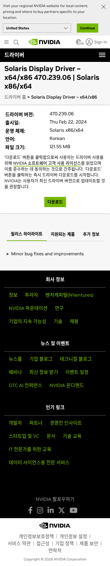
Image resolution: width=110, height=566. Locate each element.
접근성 (43, 543)
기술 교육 (72, 436)
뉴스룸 (15, 359)
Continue (87, 28)
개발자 (15, 423)
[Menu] (102, 54)
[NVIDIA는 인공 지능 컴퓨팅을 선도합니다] (44, 42)
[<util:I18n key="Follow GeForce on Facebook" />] (30, 510)
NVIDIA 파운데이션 (28, 308)
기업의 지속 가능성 (27, 321)
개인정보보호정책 (36, 536)
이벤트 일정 (77, 372)
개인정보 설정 (73, 536)
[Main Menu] (6, 42)
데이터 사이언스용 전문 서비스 (39, 462)
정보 (13, 295)
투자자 (31, 295)
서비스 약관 (19, 543)
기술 (58, 321)
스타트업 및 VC (24, 436)
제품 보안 (88, 543)
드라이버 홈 (15, 97)
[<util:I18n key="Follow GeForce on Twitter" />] (61, 510)
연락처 (55, 550)
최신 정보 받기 (43, 372)
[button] (78, 44)
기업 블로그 (41, 359)
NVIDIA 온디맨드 (67, 385)
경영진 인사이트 (66, 423)
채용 (74, 321)
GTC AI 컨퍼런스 (25, 385)
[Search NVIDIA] (17, 41)
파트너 (36, 423)
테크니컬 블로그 (76, 359)
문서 (51, 436)
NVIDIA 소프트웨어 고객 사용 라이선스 (47, 163)
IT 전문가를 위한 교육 (30, 449)
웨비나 (15, 372)
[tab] (27, 234)
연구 (59, 308)
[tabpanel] (55, 253)
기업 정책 (64, 543)
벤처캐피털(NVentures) (69, 295)
